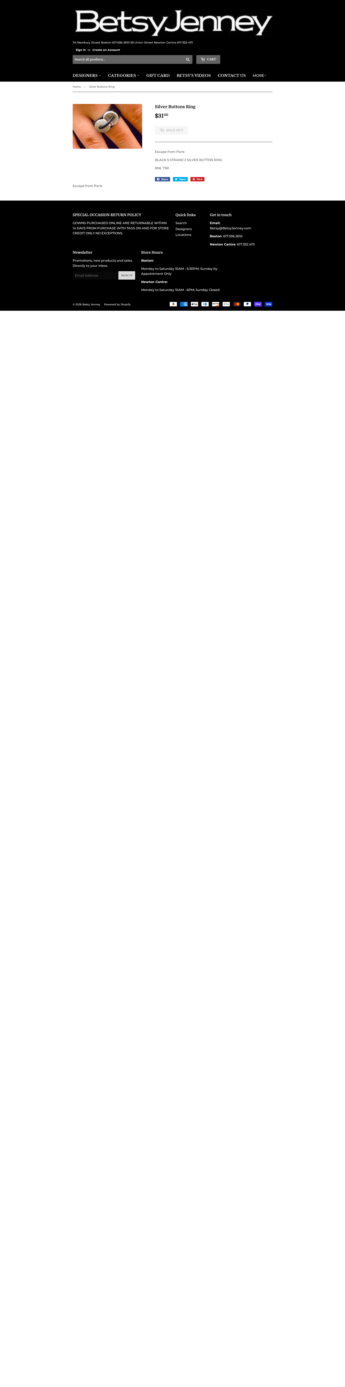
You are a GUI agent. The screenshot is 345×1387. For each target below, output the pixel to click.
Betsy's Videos (194, 75)
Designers (86, 75)
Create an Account (106, 49)
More (258, 75)
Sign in (81, 49)
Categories (122, 75)
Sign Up (127, 275)
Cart (211, 59)
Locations (183, 235)
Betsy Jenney (91, 304)
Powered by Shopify (117, 304)
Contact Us (232, 75)
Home (77, 86)
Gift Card (158, 75)
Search (181, 223)
